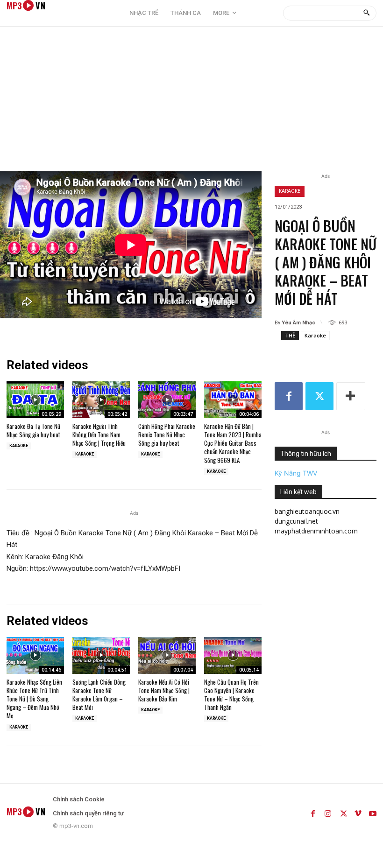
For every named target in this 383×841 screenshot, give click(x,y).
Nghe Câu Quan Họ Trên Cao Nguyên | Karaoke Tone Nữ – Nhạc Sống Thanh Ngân (231, 694)
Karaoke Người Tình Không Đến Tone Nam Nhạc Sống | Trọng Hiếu (99, 434)
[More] (350, 396)
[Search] (366, 13)
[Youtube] (372, 812)
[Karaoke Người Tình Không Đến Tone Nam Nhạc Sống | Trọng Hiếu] (101, 399)
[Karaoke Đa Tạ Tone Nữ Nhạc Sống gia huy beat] (35, 399)
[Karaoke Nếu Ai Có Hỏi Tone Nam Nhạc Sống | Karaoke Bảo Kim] (167, 655)
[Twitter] (319, 396)
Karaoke (289, 191)
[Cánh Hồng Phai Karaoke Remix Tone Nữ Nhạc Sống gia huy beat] (167, 399)
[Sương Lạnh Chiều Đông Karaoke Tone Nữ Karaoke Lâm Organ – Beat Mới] (101, 655)
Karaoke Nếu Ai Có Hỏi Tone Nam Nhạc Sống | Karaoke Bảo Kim (164, 690)
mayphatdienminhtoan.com (316, 530)
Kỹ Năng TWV (296, 473)
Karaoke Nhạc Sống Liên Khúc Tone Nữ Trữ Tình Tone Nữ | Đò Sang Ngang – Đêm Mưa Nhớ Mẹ (34, 699)
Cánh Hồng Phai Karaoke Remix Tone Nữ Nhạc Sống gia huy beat (166, 434)
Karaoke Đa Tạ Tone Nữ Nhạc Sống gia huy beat (33, 430)
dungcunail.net (296, 521)
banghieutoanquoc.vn (307, 511)
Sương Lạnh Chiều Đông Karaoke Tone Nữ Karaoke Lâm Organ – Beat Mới (99, 694)
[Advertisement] (191, 101)
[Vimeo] (358, 812)
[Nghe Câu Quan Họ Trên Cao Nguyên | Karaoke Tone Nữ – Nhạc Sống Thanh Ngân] (233, 655)
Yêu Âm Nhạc (298, 323)
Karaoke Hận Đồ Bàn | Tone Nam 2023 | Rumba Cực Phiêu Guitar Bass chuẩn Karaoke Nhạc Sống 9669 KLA (233, 443)
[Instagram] (328, 812)
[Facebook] (289, 396)
